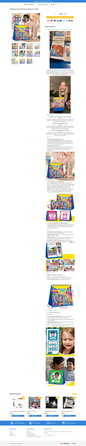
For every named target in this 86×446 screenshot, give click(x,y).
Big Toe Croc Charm (14, 411)
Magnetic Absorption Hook (67, 411)
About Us (11, 432)
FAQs (11, 431)
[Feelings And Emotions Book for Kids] (26, 27)
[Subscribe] (74, 435)
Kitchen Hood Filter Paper (50, 411)
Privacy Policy (29, 432)
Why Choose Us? (13, 435)
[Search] (62, 4)
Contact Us (12, 434)
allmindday (20, 443)
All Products (30, 4)
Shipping (28, 431)
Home (25, 4)
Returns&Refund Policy (31, 435)
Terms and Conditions (31, 434)
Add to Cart (17, 415)
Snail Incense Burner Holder (33, 411)
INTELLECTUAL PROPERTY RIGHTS (34, 436)
